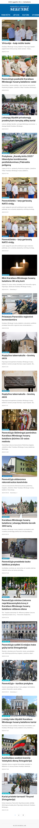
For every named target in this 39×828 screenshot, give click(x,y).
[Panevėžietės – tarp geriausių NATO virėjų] (19, 187)
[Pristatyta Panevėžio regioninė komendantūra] (19, 303)
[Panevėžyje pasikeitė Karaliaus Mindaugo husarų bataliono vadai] (19, 66)
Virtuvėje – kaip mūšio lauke (16, 43)
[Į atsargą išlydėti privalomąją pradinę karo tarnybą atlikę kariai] (19, 104)
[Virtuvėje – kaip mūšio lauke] (19, 30)
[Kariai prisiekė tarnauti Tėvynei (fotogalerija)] (19, 783)
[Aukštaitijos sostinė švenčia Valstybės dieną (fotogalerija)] (19, 744)
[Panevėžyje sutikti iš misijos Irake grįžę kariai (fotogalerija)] (19, 631)
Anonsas (5, 236)
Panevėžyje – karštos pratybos (17, 683)
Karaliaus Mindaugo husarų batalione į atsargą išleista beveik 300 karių (19, 523)
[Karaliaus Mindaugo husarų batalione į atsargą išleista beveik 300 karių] (19, 507)
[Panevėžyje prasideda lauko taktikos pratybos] (19, 548)
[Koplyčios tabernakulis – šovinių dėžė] (19, 342)
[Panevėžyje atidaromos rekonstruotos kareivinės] (19, 466)
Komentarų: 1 (13, 289)
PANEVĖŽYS (6, 40)
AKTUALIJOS (6, 641)
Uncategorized (7, 313)
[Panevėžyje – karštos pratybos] (19, 670)
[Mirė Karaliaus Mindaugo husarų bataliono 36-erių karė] (19, 265)
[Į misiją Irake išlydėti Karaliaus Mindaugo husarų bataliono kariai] (19, 706)
